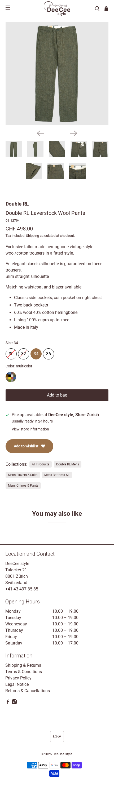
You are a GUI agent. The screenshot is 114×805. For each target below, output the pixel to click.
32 (23, 352)
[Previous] (40, 133)
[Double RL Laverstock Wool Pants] (57, 73)
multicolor (11, 377)
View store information (30, 429)
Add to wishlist (26, 446)
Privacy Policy (18, 678)
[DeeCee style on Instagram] (14, 702)
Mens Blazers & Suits (22, 475)
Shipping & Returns (23, 665)
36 (48, 352)
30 (11, 352)
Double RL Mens (67, 464)
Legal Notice (17, 684)
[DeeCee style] (57, 8)
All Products (40, 464)
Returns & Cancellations (27, 690)
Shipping (32, 236)
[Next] (74, 133)
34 (36, 352)
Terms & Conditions (23, 671)
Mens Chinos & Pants (23, 485)
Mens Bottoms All (56, 475)
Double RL (17, 204)
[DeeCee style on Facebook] (7, 702)
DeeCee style (62, 754)
